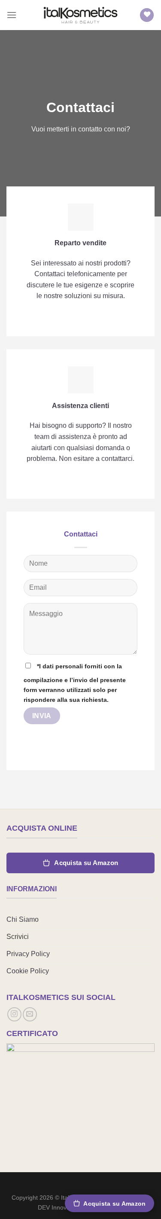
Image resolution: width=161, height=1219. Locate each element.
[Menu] (11, 14)
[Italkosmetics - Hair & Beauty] (80, 15)
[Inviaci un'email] (30, 1014)
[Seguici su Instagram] (14, 1014)
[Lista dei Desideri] (147, 15)
